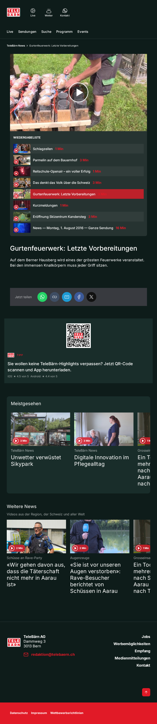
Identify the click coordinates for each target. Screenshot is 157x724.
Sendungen (27, 32)
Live (10, 32)
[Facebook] (79, 297)
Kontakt (143, 665)
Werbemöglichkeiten (131, 644)
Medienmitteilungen (132, 658)
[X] (91, 297)
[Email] (67, 297)
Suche (46, 32)
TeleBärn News (16, 45)
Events (82, 32)
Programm (64, 32)
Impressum (39, 713)
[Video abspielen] (78, 92)
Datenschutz (19, 713)
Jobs (146, 636)
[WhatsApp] (42, 297)
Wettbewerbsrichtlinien (66, 713)
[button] (54, 297)
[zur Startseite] (13, 12)
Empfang (142, 651)
